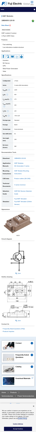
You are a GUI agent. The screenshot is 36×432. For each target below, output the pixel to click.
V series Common (20, 185)
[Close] (33, 406)
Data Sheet (5, 25)
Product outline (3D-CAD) (22, 178)
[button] (9, 90)
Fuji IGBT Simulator (20, 199)
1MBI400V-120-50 (20, 158)
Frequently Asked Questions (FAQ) (14, 329)
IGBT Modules (18, 163)
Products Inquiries (8, 331)
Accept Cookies (18, 429)
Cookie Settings (18, 424)
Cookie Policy (22, 418)
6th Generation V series (21, 166)
